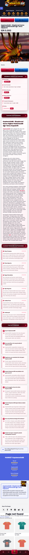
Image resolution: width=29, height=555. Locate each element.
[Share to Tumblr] (22, 509)
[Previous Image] (1, 47)
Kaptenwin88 (6, 128)
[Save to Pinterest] (15, 509)
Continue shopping (4, 516)
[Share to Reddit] (18, 509)
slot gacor (22, 190)
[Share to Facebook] (7, 509)
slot (10, 235)
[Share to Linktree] (11, 509)
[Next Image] (28, 47)
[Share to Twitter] (3, 509)
